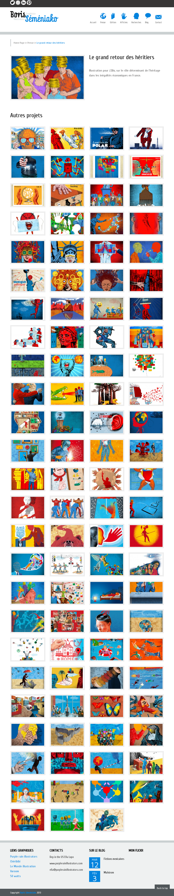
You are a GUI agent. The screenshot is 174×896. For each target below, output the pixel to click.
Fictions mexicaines (114, 858)
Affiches (124, 22)
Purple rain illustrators (23, 856)
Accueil (93, 22)
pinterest (29, 2)
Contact (158, 22)
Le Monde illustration (23, 866)
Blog (147, 22)
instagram (18, 2)
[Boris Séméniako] (34, 16)
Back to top (162, 888)
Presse (102, 22)
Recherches (136, 22)
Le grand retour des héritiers (50, 42)
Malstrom (109, 872)
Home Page (19, 42)
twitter (12, 2)
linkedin (23, 2)
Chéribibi (15, 861)
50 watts (15, 876)
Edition (113, 22)
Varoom (14, 871)
